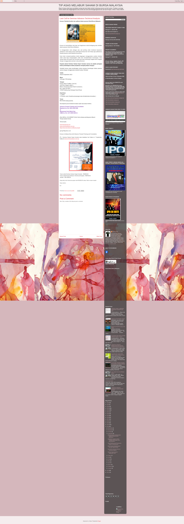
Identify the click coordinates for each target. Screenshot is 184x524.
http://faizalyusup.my (119, 92)
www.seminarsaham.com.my (67, 126)
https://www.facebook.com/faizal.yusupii (70, 127)
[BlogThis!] (79, 191)
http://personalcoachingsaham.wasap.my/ (114, 98)
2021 (108, 411)
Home (81, 236)
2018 (108, 417)
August (109, 455)
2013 (108, 426)
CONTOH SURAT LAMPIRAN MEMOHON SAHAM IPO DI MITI (117, 309)
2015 (108, 422)
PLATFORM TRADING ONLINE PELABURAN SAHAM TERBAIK (118, 363)
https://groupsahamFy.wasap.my (112, 33)
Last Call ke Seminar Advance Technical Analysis (114, 450)
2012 (108, 470)
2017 (108, 419)
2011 (108, 472)
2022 (108, 410)
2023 (108, 408)
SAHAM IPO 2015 (109, 381)
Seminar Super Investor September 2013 (113, 453)
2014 (108, 424)
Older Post (99, 236)
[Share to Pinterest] (83, 191)
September (110, 433)
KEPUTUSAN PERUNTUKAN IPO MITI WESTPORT (114, 447)
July (109, 457)
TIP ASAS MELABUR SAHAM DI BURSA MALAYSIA (91, 5)
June (109, 459)
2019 (108, 415)
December (110, 428)
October (110, 431)
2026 (108, 402)
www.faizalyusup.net (65, 124)
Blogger (99, 521)
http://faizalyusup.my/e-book (117, 69)
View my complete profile (110, 243)
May (109, 460)
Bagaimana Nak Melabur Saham (118, 318)
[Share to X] (80, 191)
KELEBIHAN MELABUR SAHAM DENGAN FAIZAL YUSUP (118, 336)
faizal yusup (115, 231)
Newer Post (63, 236)
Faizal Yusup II (108, 250)
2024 (108, 406)
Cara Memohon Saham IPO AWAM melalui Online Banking (117, 354)
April (109, 462)
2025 (108, 404)
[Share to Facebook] (82, 191)
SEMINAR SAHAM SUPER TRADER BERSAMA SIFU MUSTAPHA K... (114, 440)
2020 (108, 413)
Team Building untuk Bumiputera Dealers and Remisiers (114, 444)
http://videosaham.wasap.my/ (111, 104)
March (109, 464)
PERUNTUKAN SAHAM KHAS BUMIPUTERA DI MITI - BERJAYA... (114, 436)
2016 (108, 421)
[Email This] (78, 191)
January (110, 468)
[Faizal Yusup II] (106, 252)
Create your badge (108, 253)
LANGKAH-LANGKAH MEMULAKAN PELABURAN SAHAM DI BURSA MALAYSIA (117, 346)
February (110, 466)
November (110, 429)
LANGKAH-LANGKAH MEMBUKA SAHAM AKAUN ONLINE (117, 389)
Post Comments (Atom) (84, 240)
